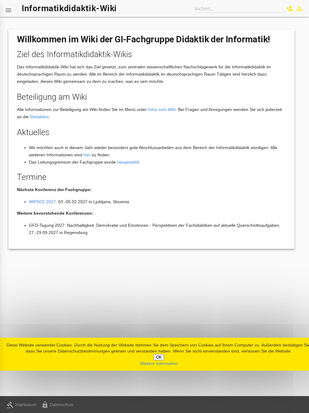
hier (87, 154)
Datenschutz (57, 404)
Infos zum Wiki (162, 109)
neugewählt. (128, 162)
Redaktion (39, 116)
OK (159, 357)
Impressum (22, 404)
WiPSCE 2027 (42, 201)
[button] (8, 8)
